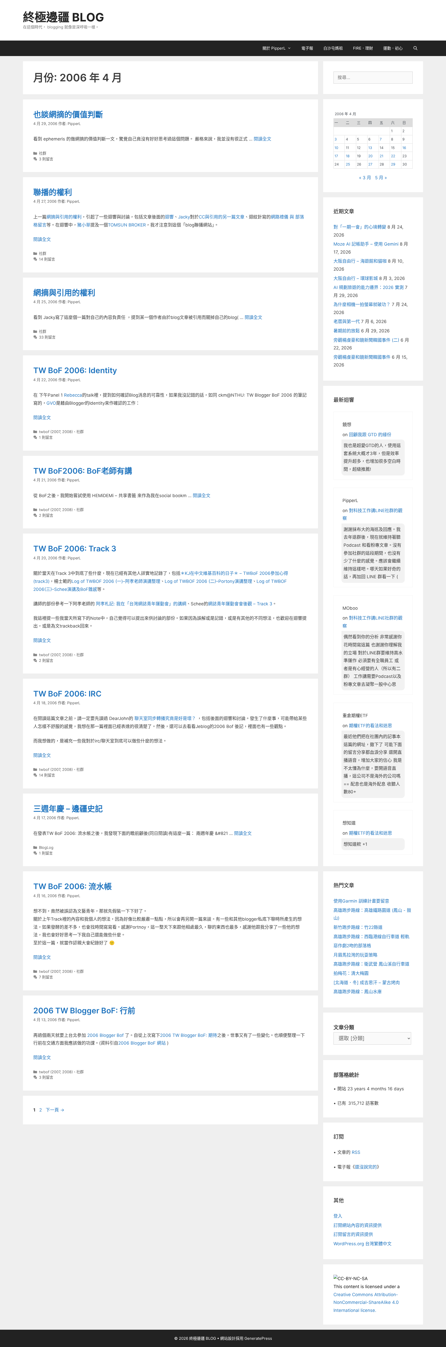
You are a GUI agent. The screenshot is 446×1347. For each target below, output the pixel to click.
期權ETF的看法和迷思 (370, 725)
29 (393, 164)
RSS (356, 1152)
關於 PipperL (273, 48)
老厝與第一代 (346, 321)
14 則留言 (47, 259)
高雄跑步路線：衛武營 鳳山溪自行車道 (371, 964)
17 (336, 156)
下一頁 (55, 1110)
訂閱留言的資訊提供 (353, 1234)
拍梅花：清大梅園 (351, 973)
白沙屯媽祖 (333, 48)
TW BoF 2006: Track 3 (74, 548)
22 (393, 156)
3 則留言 (46, 159)
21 (381, 156)
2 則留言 (46, 515)
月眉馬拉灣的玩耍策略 (355, 955)
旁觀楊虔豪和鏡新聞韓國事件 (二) (366, 340)
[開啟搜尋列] (415, 48)
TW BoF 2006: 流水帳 (72, 886)
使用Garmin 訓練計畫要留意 (361, 901)
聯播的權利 (52, 192)
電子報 (307, 48)
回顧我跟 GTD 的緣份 (370, 434)
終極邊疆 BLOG (63, 17)
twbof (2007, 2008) (56, 431)
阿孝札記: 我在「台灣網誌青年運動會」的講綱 (141, 603)
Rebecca (73, 395)
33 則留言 (47, 337)
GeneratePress (258, 1338)
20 (370, 156)
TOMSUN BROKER (127, 225)
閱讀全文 (262, 139)
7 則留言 (46, 977)
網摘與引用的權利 (64, 217)
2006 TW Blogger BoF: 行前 (84, 1010)
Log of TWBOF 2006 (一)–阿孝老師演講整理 (115, 581)
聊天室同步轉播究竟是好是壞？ (164, 718)
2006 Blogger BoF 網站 (142, 1043)
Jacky (184, 217)
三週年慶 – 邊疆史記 (68, 808)
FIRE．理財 (363, 48)
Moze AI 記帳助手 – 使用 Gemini (366, 244)
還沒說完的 (366, 1167)
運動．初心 (393, 48)
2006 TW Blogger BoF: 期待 (188, 1035)
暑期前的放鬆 (346, 330)
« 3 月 (365, 177)
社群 (42, 153)
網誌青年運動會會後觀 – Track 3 (240, 603)
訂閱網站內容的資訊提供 (357, 1225)
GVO (51, 403)
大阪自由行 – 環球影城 (355, 278)
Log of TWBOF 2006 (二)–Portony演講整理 (208, 581)
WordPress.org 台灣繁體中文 (362, 1243)
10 (336, 148)
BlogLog (46, 847)
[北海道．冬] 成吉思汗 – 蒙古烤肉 (366, 982)
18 (347, 156)
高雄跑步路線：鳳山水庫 (357, 991)
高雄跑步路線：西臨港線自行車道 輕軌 (371, 936)
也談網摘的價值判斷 (68, 114)
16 (404, 148)
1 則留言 (46, 437)
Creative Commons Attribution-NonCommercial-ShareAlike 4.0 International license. (366, 1302)
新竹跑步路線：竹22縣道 (358, 927)
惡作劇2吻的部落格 (352, 945)
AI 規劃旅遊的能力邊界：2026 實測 (368, 287)
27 (370, 164)
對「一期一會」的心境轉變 (359, 227)
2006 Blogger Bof (106, 1035)
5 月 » (381, 177)
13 (370, 148)
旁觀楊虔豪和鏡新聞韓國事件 (362, 357)
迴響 (169, 217)
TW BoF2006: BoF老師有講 (82, 470)
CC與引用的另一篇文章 (221, 217)
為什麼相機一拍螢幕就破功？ (362, 304)
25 (348, 164)
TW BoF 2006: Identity (75, 370)
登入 (337, 1216)
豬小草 (83, 225)
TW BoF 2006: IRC (67, 693)
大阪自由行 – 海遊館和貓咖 (360, 261)
